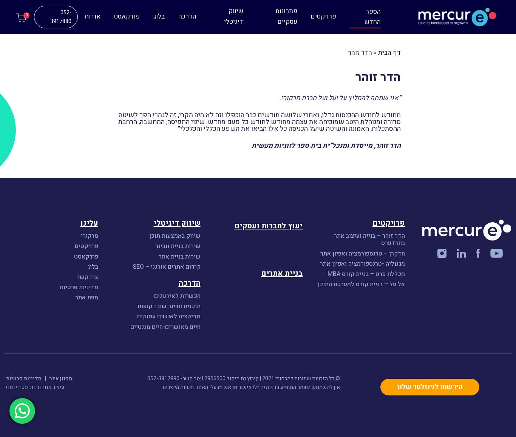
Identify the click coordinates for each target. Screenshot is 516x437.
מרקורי (89, 236)
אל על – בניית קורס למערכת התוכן (361, 284)
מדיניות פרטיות (79, 287)
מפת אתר (86, 297)
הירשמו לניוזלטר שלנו (430, 387)
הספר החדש (373, 17)
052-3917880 (60, 17)
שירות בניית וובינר (178, 246)
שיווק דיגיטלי (233, 16)
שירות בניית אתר (180, 256)
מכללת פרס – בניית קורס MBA (365, 274)
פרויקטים (323, 16)
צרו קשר (87, 277)
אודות (92, 16)
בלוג (159, 16)
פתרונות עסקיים (286, 16)
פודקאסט (127, 16)
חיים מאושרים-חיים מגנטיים (165, 327)
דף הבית (389, 52)
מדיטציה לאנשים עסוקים (169, 316)
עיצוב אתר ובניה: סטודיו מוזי (34, 387)
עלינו (89, 223)
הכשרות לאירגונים (177, 296)
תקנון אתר (60, 379)
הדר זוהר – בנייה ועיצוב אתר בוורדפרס (369, 239)
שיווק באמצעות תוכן (175, 236)
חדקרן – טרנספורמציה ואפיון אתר (362, 253)
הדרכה (187, 16)
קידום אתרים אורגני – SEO (167, 267)
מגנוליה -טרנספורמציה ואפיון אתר (362, 264)
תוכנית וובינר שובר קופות (169, 306)
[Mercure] (444, 17)
